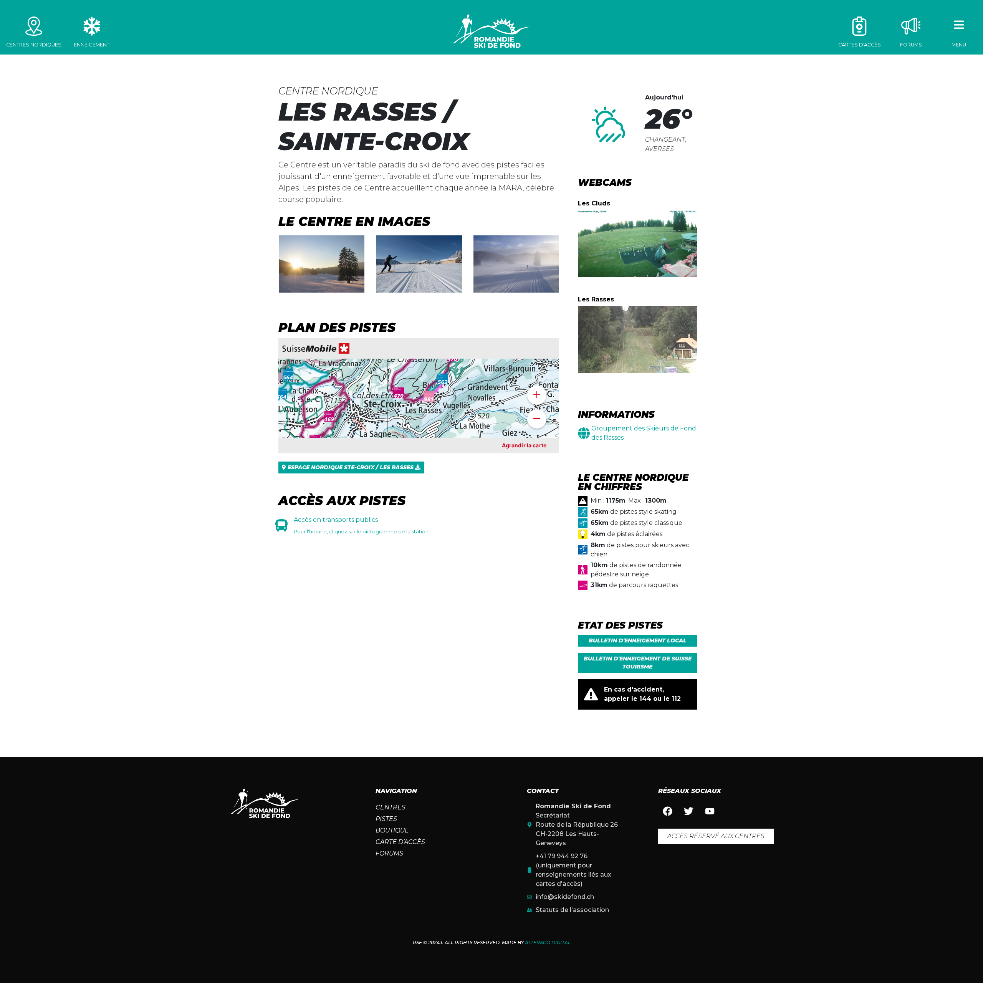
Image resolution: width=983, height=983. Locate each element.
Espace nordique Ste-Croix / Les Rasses (350, 467)
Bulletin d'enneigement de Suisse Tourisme (638, 662)
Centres (390, 807)
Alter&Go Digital (548, 942)
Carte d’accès (400, 842)
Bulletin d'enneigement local (638, 640)
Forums (389, 853)
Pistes (386, 818)
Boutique (392, 830)
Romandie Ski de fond (491, 31)
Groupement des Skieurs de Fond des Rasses (643, 433)
